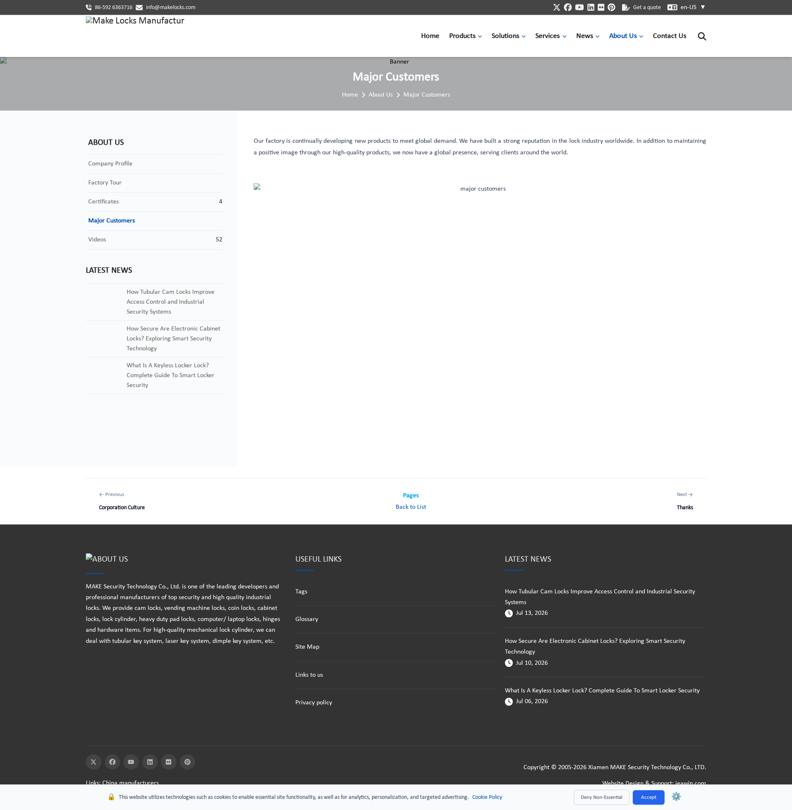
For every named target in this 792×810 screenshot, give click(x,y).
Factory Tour (105, 182)
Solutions (505, 36)
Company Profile (110, 164)
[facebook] (568, 7)
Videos (97, 239)
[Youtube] (131, 762)
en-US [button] (693, 7)
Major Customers (426, 95)
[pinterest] (611, 7)
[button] (482, 36)
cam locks (147, 608)
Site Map (307, 647)
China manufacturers (130, 783)
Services (547, 36)
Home (430, 36)
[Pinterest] (188, 762)
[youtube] (579, 7)
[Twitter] (93, 762)
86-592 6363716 (113, 8)
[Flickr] (169, 762)
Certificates (103, 201)
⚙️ (676, 797)
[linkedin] (590, 7)
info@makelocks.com (171, 8)
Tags (301, 591)
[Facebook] (112, 762)
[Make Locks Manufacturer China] (135, 36)
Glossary (306, 619)
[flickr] (601, 7)
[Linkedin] (150, 762)
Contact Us (669, 36)
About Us (623, 36)
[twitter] (557, 7)
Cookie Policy (487, 797)
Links (92, 783)
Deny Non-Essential (601, 797)
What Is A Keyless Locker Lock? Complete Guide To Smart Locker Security (602, 690)
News (584, 36)
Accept (648, 797)
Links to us (309, 675)
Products (462, 36)
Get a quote (647, 8)
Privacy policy (313, 702)
